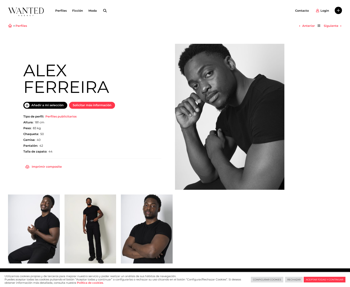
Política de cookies (90, 282)
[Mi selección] (338, 10)
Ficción (77, 10)
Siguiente (331, 26)
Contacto (302, 10)
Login (324, 10)
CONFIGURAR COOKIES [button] (267, 279)
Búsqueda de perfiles (105, 11)
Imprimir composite (47, 166)
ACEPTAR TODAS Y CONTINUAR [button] (324, 279)
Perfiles (61, 10)
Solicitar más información (92, 105)
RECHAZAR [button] (294, 279)
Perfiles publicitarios (61, 116)
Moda (92, 10)
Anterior (308, 26)
